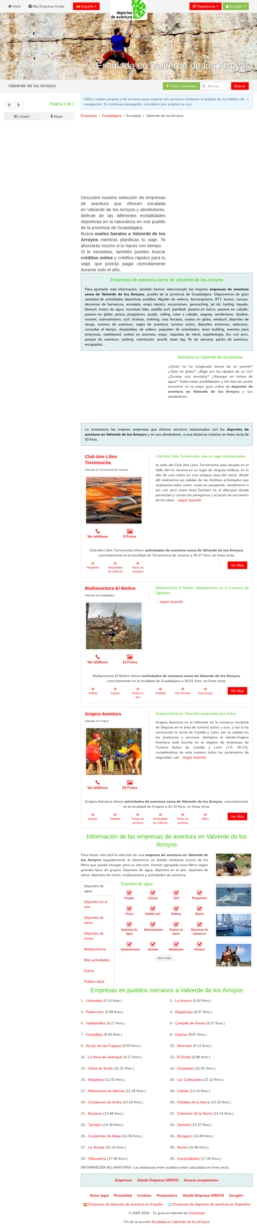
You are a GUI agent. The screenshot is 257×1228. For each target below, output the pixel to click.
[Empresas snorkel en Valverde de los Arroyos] (152, 944)
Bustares (95, 1113)
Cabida (182, 1091)
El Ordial (184, 1057)
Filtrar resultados (183, 86)
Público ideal (94, 981)
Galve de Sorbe (100, 1068)
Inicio (16, 6)
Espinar (181, 1034)
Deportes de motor (94, 935)
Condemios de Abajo (104, 1136)
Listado (23, 116)
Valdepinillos (96, 1023)
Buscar (239, 86)
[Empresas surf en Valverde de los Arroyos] (176, 892)
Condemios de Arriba (104, 1102)
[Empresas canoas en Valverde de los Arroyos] (152, 892)
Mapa (58, 116)
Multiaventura (95, 949)
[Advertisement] (39, 297)
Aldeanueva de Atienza (106, 1091)
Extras (89, 971)
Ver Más (237, 565)
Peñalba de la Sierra (193, 1102)
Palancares (95, 1012)
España (87, 6)
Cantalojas (185, 1068)
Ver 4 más (164, 958)
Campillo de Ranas (190, 1023)
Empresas (89, 116)
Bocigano (184, 1136)
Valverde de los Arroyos (32, 85)
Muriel (182, 1147)
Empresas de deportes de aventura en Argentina (211, 1204)
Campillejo (94, 1034)
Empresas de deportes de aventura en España (125, 1204)
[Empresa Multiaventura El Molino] (114, 625)
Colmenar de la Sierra (194, 1113)
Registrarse (206, 6)
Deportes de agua (94, 888)
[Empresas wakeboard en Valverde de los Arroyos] (176, 944)
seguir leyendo (189, 500)
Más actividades (97, 960)
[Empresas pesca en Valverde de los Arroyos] (129, 908)
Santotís (183, 1125)
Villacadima (97, 1159)
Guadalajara (111, 116)
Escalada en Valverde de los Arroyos (181, 1222)
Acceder (236, 6)
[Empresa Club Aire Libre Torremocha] (114, 500)
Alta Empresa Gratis (48, 6)
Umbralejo (94, 1001)
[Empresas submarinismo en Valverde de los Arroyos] (129, 944)
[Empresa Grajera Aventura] (114, 751)
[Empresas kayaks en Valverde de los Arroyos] (129, 892)
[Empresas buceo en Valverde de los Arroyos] (199, 908)
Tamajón (95, 1125)
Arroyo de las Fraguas (103, 1046)
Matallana (96, 1080)
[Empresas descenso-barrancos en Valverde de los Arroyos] (199, 924)
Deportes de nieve (94, 920)
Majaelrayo (184, 1012)
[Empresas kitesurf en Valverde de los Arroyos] (199, 944)
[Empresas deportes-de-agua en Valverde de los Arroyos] (129, 924)
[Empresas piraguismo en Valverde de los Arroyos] (199, 892)
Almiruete (184, 1046)
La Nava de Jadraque (105, 1057)
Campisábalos (188, 1159)
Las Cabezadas (189, 1080)
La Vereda (96, 1147)
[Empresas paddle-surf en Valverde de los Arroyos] (152, 908)
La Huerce (183, 1001)
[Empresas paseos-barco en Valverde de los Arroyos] (176, 924)
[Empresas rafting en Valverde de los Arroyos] (176, 908)
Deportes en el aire (95, 904)
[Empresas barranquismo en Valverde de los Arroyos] (152, 924)
